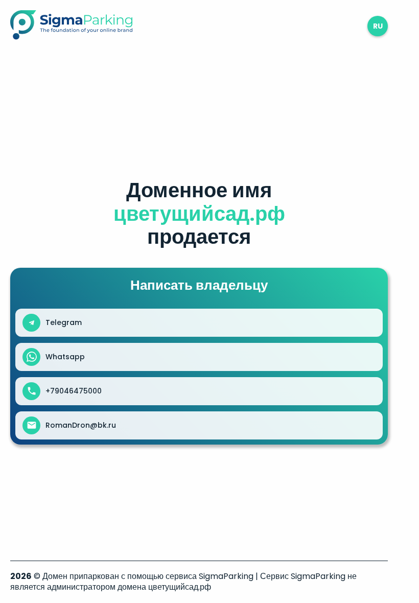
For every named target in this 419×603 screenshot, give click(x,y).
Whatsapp (65, 357)
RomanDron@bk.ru (80, 425)
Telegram (63, 322)
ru (378, 26)
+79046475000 (73, 391)
